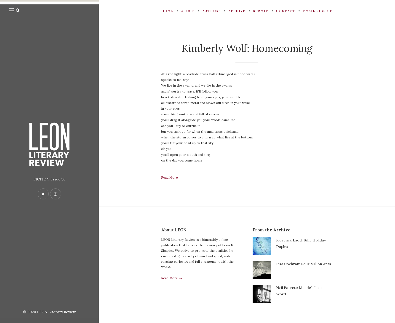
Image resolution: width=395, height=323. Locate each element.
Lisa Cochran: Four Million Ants (303, 264)
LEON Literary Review (56, 312)
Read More (169, 177)
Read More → (171, 278)
